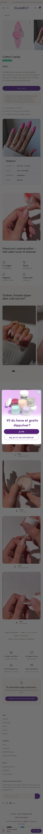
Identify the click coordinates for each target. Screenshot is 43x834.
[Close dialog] (38, 392)
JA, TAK (21, 431)
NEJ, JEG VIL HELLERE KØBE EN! (21, 437)
